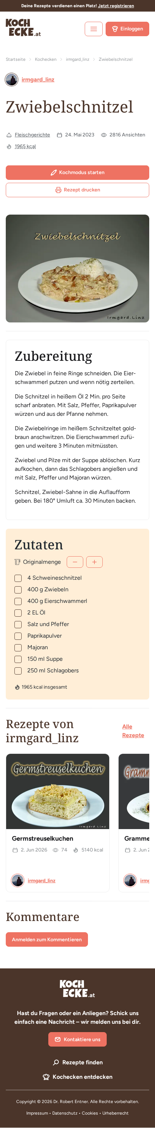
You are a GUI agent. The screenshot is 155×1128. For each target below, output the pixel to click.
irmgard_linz (77, 59)
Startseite (16, 59)
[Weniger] (75, 562)
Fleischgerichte (32, 135)
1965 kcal (25, 146)
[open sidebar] (94, 29)
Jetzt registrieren (116, 5)
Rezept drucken (82, 190)
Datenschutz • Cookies (75, 1113)
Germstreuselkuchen (42, 838)
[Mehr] (94, 562)
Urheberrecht (115, 1113)
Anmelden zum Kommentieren (47, 940)
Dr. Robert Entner (70, 1101)
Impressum (37, 1113)
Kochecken (46, 59)
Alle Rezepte (133, 731)
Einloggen (131, 29)
